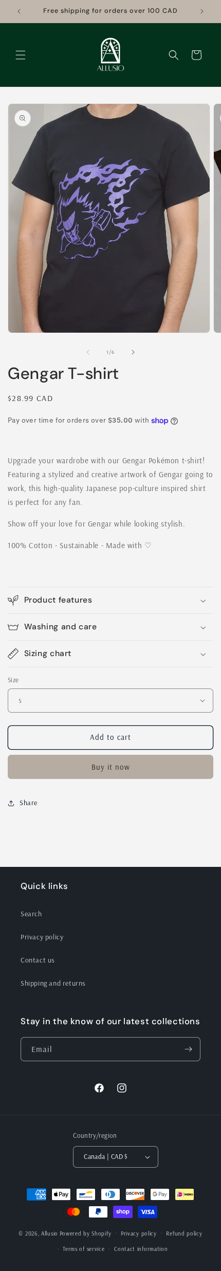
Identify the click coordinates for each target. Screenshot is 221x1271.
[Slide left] (88, 352)
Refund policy (184, 1233)
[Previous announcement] (19, 11)
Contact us (38, 960)
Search (31, 913)
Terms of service (83, 1248)
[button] (20, 55)
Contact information (141, 1248)
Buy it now (110, 767)
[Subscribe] (188, 1049)
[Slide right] (133, 352)
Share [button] (29, 802)
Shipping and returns (53, 983)
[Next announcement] (202, 11)
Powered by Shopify (86, 1233)
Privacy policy (42, 936)
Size (13, 680)
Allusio (49, 1233)
